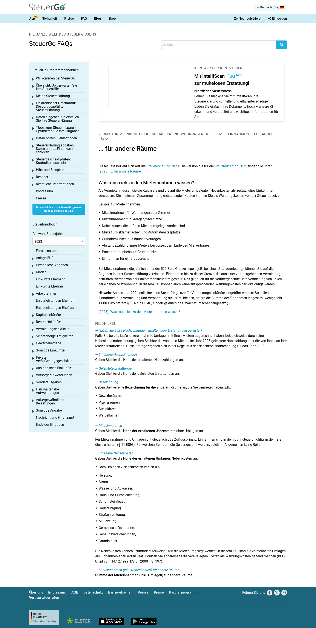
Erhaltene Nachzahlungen (118, 355)
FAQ (84, 18)
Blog (97, 18)
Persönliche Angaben (52, 265)
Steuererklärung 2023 (162, 166)
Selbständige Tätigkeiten (54, 336)
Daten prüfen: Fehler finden (56, 138)
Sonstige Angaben (50, 410)
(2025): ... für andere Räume (119, 171)
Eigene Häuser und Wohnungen (174, 134)
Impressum (44, 191)
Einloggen (279, 18)
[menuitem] (270, 8)
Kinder (41, 272)
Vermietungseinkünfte (120, 134)
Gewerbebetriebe (48, 343)
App (32, 18)
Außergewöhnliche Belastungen (50, 401)
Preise (69, 18)
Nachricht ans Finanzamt (55, 417)
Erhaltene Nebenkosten (116, 453)
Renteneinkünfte (48, 322)
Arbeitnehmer (46, 293)
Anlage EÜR (45, 258)
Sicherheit (49, 18)
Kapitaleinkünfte (48, 315)
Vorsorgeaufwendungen (54, 375)
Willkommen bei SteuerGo (55, 78)
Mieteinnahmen (234, 134)
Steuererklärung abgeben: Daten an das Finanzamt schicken (55, 148)
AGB (74, 592)
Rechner (42, 177)
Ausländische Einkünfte (54, 368)
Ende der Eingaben (50, 425)
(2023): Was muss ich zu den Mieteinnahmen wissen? (139, 312)
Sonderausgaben (49, 382)
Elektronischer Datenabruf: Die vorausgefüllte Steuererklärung (56, 106)
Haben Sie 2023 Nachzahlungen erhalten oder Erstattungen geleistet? (150, 330)
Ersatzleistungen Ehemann (56, 300)
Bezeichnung (108, 382)
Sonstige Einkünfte (50, 350)
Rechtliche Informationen (55, 184)
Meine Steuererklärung (53, 96)
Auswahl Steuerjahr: (47, 234)
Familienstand (47, 251)
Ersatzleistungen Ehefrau (55, 308)
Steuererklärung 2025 (231, 166)
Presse (41, 198)
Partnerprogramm (183, 592)
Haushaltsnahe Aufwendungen (47, 391)
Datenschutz (93, 592)
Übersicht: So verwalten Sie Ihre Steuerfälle (56, 87)
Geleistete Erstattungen (116, 368)
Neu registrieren (250, 18)
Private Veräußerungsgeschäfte (54, 359)
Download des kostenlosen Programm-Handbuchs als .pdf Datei (58, 209)
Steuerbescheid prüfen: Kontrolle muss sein (53, 161)
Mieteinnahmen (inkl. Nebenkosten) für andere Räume (139, 570)
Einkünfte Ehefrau (49, 286)
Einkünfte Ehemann (51, 279)
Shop (112, 18)
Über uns (36, 592)
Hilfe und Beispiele (50, 170)
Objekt (212, 134)
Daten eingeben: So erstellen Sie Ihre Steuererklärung (57, 119)
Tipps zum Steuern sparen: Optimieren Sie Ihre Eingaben (58, 129)
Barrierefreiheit (120, 592)
